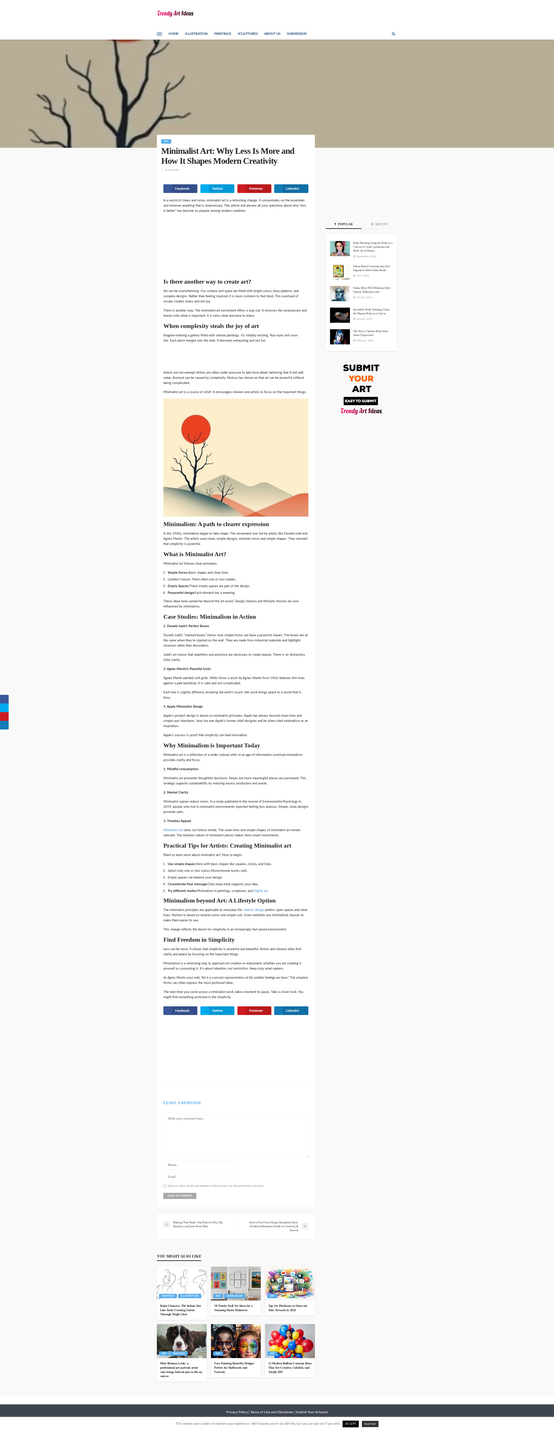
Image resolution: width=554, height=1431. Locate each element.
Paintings (222, 33)
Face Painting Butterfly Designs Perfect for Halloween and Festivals (234, 1367)
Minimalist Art (173, 830)
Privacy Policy (237, 1412)
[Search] (393, 34)
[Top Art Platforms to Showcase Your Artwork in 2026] (290, 1284)
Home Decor (235, 1296)
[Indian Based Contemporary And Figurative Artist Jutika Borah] (340, 271)
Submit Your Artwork (312, 1412)
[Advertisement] (235, 248)
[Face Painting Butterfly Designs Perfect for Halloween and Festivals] (236, 1341)
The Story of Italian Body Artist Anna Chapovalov (370, 333)
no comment (171, 170)
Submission (297, 33)
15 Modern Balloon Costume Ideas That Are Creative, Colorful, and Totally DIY (289, 1367)
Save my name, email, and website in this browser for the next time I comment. (216, 1186)
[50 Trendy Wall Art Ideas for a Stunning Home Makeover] (236, 1284)
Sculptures (248, 33)
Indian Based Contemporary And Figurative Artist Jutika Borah (371, 268)
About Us (272, 33)
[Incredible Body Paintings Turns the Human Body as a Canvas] (340, 315)
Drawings (168, 1296)
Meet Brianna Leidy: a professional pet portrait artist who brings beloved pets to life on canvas (181, 1370)
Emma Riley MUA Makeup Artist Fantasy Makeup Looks (371, 289)
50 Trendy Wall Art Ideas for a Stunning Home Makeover (233, 1308)
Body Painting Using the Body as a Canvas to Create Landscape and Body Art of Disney (372, 246)
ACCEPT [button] (350, 1424)
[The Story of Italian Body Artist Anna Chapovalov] (340, 336)
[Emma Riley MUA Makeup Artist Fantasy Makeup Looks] (340, 293)
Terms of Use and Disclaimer (271, 1412)
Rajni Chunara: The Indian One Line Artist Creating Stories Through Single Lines (180, 1310)
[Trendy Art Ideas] (175, 13)
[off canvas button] (159, 34)
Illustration (196, 33)
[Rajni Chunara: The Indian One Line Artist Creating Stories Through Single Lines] (182, 1284)
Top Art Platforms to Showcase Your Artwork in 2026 (287, 1308)
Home (174, 33)
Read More (370, 1424)
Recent (381, 224)
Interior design (254, 910)
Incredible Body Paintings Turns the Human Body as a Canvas (371, 311)
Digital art (260, 891)
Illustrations (190, 1296)
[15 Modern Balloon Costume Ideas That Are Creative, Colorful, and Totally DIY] (290, 1341)
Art (166, 141)
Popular (345, 224)
